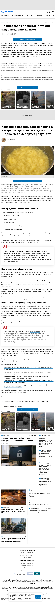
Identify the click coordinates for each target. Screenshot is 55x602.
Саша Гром (13, 33)
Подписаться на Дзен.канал (27, 39)
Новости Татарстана (43, 451)
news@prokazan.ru (27, 565)
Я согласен (38, 596)
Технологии (6, 435)
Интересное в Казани (8, 536)
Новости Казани (7, 22)
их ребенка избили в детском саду (41, 70)
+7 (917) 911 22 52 (26, 553)
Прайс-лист (27, 557)
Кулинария (5, 123)
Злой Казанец (21, 392)
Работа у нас (26, 568)
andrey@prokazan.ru (26, 555)
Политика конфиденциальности (42, 598)
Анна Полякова (11, 139)
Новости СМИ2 (5, 90)
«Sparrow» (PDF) (45, 594)
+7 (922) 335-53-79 (26, 563)
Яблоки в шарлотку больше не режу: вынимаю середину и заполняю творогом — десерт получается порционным (26, 377)
